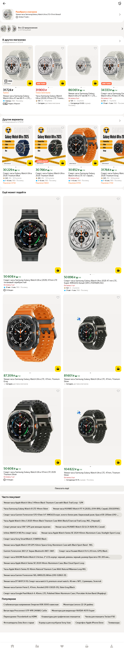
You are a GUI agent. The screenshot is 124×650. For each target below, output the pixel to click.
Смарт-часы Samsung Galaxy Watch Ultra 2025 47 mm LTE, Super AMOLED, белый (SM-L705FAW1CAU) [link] (90, 282)
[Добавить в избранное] (30, 48)
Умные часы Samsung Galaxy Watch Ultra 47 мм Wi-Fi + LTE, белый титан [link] (16, 97)
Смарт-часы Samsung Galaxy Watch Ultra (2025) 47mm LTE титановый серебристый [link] (30, 281)
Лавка (37, 646)
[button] (4, 3)
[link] (43, 502)
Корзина (86, 646)
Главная (12, 646)
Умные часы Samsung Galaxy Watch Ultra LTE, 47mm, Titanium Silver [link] (92, 380)
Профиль (111, 646)
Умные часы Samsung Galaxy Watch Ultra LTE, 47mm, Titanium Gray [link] (32, 380)
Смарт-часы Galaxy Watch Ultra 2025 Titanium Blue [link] (17, 174)
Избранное (62, 646)
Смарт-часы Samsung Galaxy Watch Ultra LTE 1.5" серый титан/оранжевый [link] (81, 174)
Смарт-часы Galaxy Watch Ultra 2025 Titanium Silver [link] (50, 174)
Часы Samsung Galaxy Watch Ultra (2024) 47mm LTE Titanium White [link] (50, 97)
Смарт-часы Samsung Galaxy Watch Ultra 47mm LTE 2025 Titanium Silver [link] (30, 473)
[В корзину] (30, 83)
